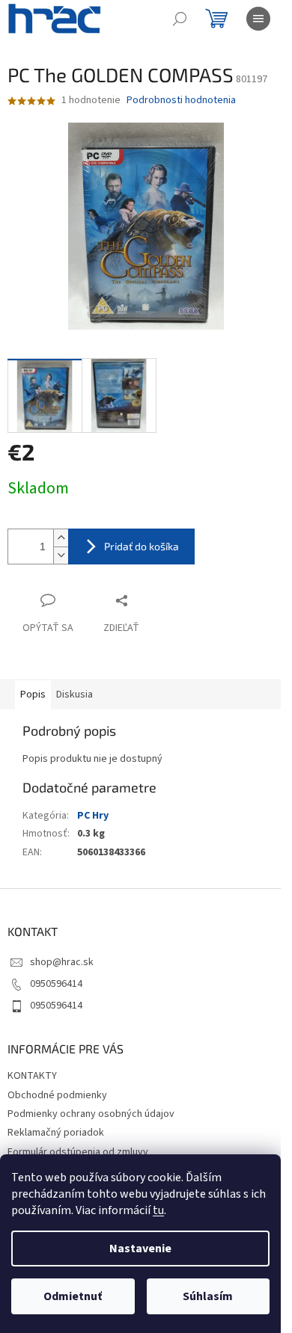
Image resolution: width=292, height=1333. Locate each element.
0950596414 (56, 983)
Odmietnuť (72, 1296)
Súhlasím (208, 1296)
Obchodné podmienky (57, 1095)
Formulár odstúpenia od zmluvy (77, 1152)
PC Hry (93, 815)
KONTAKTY (32, 1075)
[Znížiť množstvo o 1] (60, 555)
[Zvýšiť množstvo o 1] (60, 538)
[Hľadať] (180, 19)
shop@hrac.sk (62, 962)
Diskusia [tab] (74, 694)
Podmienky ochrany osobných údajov (90, 1113)
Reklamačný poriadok (55, 1132)
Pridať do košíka (141, 546)
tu (158, 1210)
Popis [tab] (33, 694)
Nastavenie (140, 1248)
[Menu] (258, 19)
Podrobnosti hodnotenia (181, 100)
